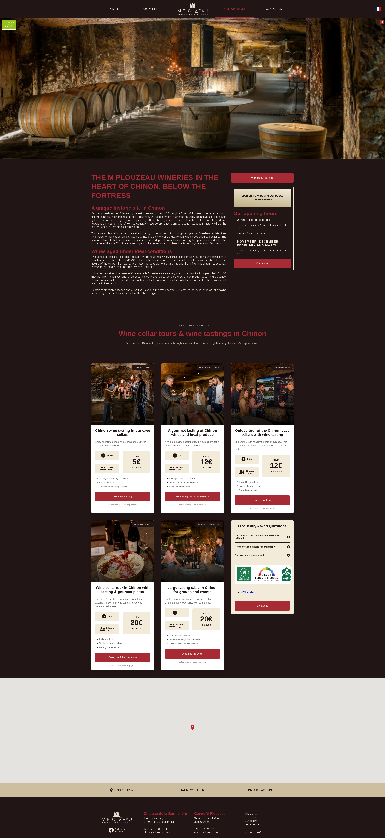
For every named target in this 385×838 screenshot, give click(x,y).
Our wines (150, 9)
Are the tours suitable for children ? (255, 546)
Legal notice (252, 824)
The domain (111, 9)
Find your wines (127, 790)
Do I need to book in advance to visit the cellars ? (257, 537)
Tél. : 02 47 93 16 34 (155, 828)
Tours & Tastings (263, 177)
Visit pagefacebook (120, 830)
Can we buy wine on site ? (249, 555)
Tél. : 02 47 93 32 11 (205, 828)
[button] (192, 727)
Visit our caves (234, 9)
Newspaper (195, 790)
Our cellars (251, 820)
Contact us (274, 9)
